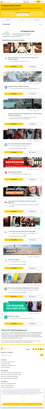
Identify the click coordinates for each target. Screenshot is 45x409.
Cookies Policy (37, 394)
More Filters (36, 19)
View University (13, 66)
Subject (22, 19)
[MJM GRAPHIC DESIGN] (5, 172)
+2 (38, 88)
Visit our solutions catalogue (7, 385)
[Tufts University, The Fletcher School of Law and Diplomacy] (5, 201)
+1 (29, 61)
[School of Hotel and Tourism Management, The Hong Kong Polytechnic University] (5, 114)
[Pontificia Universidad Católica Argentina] (5, 144)
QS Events (21, 336)
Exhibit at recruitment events (7, 387)
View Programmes (32, 66)
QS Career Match (5, 340)
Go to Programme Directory (22, 14)
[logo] (5, 2)
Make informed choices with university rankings (11, 374)
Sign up (38, 1)
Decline (22, 400)
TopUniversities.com (5, 332)
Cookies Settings (22, 396)
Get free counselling (5, 367)
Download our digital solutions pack (8, 383)
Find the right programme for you (8, 361)
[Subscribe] (41, 355)
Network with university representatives (9, 376)
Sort (40, 24)
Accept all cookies (22, 404)
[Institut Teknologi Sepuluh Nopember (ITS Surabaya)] (5, 288)
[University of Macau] (5, 260)
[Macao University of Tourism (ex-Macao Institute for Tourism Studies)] (5, 58)
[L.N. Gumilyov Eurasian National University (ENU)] (5, 232)
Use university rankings (6, 363)
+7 (36, 233)
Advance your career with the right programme (11, 372)
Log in (34, 1)
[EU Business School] (5, 317)
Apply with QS (26, 1)
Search (7, 19)
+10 (30, 174)
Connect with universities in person (8, 365)
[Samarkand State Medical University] (5, 87)
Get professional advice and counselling (9, 378)
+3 (29, 146)
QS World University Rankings (29, 333)
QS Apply (27, 336)
